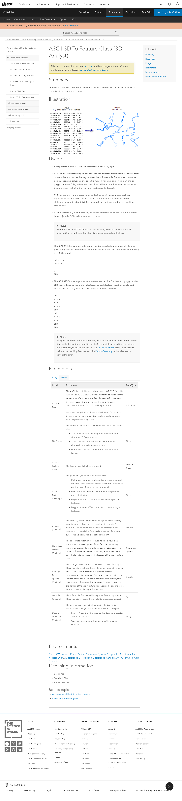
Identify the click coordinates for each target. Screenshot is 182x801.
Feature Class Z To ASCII (21, 69)
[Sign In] (177, 4)
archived (89, 66)
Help (33, 19)
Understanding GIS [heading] (90, 721)
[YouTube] (19, 749)
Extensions (130, 12)
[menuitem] (38, 729)
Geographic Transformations (121, 654)
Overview (84, 12)
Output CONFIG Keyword (119, 657)
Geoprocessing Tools (32, 39)
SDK (74, 19)
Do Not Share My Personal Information (153, 790)
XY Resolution (56, 657)
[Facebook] (7, 743)
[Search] (161, 4)
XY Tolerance (71, 657)
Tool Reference (47, 19)
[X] (13, 743)
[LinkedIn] (19, 743)
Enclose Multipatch (15, 115)
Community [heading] (59, 721)
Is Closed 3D (13, 121)
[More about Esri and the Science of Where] (13, 729)
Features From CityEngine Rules (22, 84)
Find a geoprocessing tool (65, 698)
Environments (152, 72)
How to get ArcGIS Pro (168, 12)
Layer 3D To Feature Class (22, 97)
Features (99, 12)
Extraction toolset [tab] (17, 103)
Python (63, 19)
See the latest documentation (93, 70)
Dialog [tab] (54, 377)
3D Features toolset (74, 39)
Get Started (20, 19)
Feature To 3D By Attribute (22, 75)
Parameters (150, 67)
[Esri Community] (7, 749)
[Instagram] (13, 749)
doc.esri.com (71, 25)
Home (6, 19)
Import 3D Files (17, 91)
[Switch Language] (169, 4)
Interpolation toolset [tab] (19, 109)
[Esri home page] (8, 4)
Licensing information (155, 76)
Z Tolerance (99, 657)
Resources (114, 12)
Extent (73, 654)
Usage (148, 63)
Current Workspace (59, 654)
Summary (149, 54)
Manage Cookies (118, 790)
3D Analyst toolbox (54, 39)
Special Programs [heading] (144, 721)
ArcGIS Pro (9, 12)
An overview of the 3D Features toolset (21, 50)
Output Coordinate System (92, 654)
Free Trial (147, 12)
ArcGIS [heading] (30, 721)
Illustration (150, 59)
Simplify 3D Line (14, 127)
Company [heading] (112, 721)
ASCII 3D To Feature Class (22, 63)
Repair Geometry (103, 351)
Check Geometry (106, 347)
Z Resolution (85, 657)
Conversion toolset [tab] (18, 57)
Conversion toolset (95, 39)
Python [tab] (64, 377)
